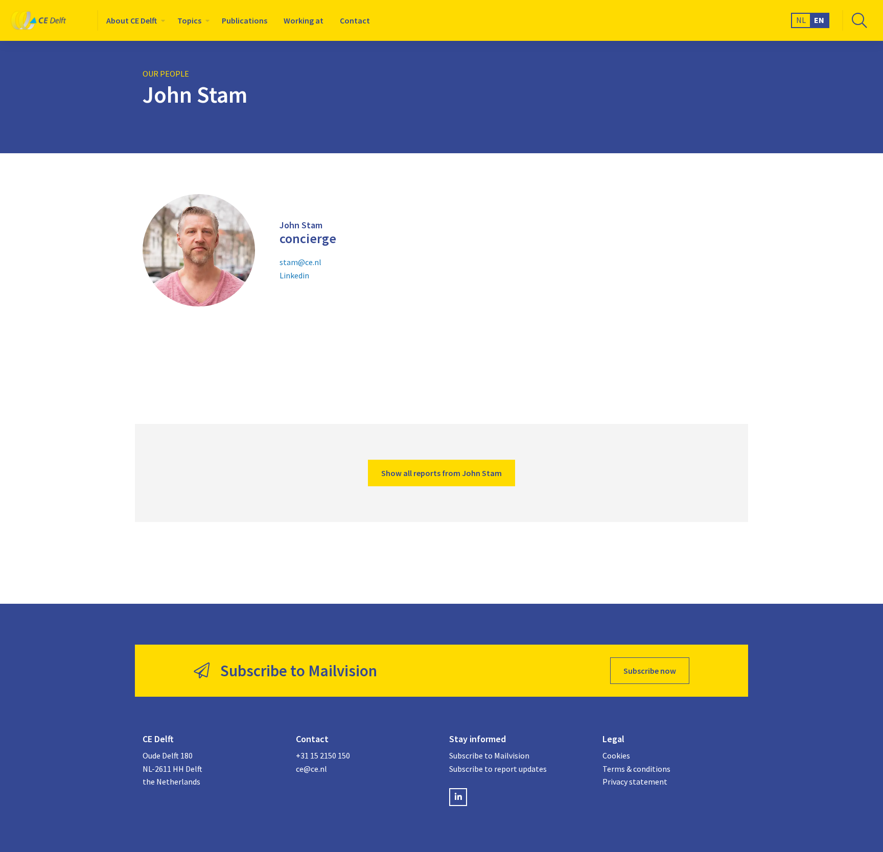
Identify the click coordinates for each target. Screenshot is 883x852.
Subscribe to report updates (498, 769)
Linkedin (294, 275)
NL (801, 20)
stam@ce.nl (300, 262)
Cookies (616, 755)
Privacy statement (634, 781)
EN (819, 20)
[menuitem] (133, 20)
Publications (244, 20)
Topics (189, 20)
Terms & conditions (636, 769)
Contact (355, 20)
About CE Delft (131, 20)
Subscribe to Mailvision (489, 755)
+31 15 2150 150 (323, 755)
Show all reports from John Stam (441, 473)
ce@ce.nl (311, 769)
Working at (303, 20)
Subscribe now (649, 671)
